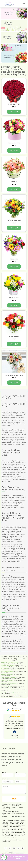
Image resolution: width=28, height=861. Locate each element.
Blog (12, 837)
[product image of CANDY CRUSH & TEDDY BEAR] (14, 361)
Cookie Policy (5, 822)
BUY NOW (14, 112)
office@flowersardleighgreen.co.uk (10, 811)
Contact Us (22, 820)
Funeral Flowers (6, 832)
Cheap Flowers (10, 834)
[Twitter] (9, 848)
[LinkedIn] (18, 848)
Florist (16, 834)
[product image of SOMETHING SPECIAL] (14, 90)
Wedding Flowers (19, 831)
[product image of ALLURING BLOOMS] (14, 129)
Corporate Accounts (14, 822)
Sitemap (17, 837)
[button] (3, 724)
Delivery (22, 822)
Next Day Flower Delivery (13, 829)
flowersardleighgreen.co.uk (18, 816)
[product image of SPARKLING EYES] (14, 284)
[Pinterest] (22, 848)
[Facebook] (5, 848)
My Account (18, 835)
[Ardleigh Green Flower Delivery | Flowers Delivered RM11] (8, 3)
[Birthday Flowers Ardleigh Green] (14, 25)
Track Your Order (9, 835)
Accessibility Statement (13, 820)
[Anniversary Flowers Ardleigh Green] (14, 57)
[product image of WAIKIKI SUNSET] (14, 323)
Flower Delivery (12, 828)
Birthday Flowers (15, 832)
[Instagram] (14, 848)
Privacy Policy (17, 825)
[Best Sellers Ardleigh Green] (14, 47)
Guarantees (11, 823)
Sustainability (12, 826)
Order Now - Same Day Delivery (16, 857)
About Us (4, 820)
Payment (10, 825)
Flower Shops (10, 831)
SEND (14, 799)
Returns (8, 837)
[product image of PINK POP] (14, 168)
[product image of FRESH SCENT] (14, 245)
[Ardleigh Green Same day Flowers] (14, 13)
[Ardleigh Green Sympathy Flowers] (14, 37)
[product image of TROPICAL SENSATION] (14, 207)
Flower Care (5, 823)
